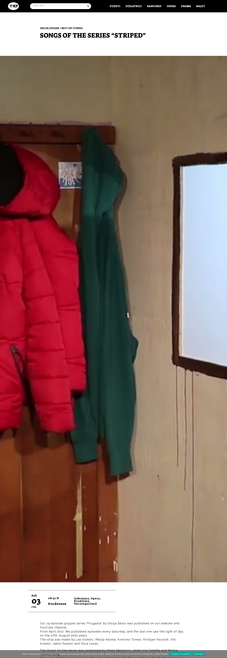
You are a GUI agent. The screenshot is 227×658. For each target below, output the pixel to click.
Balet (200, 6)
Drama (186, 6)
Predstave (81, 601)
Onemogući (198, 654)
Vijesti (115, 6)
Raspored (154, 6)
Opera (171, 6)
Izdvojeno (81, 598)
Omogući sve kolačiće (180, 654)
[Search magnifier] (88, 6)
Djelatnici (134, 6)
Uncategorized (85, 603)
